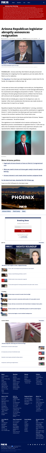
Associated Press (12, 38)
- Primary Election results (39, 378)
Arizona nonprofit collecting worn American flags (14, 343)
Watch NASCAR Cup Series (40, 428)
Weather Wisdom (16, 387)
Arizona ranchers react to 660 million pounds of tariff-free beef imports (24, 308)
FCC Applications (39, 403)
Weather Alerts (16, 383)
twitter (30, 445)
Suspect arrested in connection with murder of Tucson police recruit (24, 299)
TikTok (25, 422)
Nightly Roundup (4, 386)
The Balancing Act (16, 402)
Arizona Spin (3, 398)
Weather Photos (16, 386)
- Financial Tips (27, 382)
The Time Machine (16, 412)
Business (26, 376)
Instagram (26, 424)
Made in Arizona (4, 407)
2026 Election (38, 376)
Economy (26, 377)
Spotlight (3, 414)
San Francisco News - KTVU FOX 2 (28, 401)
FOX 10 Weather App (5, 430)
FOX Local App (4, 429)
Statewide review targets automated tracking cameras (12, 357)
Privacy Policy (24, 236)
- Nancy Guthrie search (4, 411)
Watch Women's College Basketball (39, 435)
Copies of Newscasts (40, 402)
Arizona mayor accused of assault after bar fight (19, 294)
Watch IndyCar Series (40, 430)
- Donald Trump (39, 384)
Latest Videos (5, 320)
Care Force (3, 399)
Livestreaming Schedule (4, 427)
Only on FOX (4, 396)
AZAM (2, 377)
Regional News (28, 396)
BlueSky (25, 429)
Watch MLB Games (39, 426)
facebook (28, 445)
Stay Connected (17, 419)
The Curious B (15, 403)
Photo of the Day (16, 431)
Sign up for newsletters (15, 424)
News (23, 211)
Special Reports (4, 413)
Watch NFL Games (39, 422)
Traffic (2, 391)
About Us (38, 396)
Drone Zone (3, 404)
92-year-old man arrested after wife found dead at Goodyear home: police (25, 303)
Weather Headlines (16, 378)
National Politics (39, 382)
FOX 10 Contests (16, 421)
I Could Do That (16, 409)
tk (37, 445)
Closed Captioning (39, 399)
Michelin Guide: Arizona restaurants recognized (17, 279)
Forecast (14, 376)
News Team (38, 406)
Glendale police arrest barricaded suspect (9, 346)
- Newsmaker (38, 381)
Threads (26, 428)
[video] (23, 333)
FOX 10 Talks (15, 405)
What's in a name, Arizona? (16, 416)
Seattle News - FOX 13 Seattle (28, 403)
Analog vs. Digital (16, 399)
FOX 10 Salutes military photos (16, 427)
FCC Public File (39, 405)
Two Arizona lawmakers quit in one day (10, 65)
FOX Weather (15, 389)
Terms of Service (23, 237)
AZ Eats (14, 400)
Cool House (3, 403)
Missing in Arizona (4, 409)
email (42, 445)
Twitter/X (26, 426)
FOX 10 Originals (15, 397)
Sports (2, 390)
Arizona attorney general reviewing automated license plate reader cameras (23, 284)
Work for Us (38, 411)
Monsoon (15, 377)
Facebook (26, 425)
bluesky (39, 445)
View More (41, 242)
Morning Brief (4, 384)
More (29, 2)
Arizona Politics (19, 38)
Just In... (3, 242)
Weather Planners (16, 381)
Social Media (27, 419)
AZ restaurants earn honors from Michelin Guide (10, 351)
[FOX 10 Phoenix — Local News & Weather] (5, 2)
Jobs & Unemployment (27, 379)
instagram (33, 445)
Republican (7, 79)
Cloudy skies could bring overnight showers (9, 362)
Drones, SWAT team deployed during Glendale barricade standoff (21, 268)
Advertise (38, 398)
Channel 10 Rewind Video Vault (5, 401)
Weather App (15, 384)
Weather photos (16, 433)
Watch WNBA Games (40, 436)
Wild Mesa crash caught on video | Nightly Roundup (14, 265)
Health (2, 380)
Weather (15, 374)
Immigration (3, 381)
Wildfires (14, 380)
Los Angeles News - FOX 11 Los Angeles (28, 398)
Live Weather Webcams (4, 424)
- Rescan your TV (39, 409)
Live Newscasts (4, 422)
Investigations (4, 406)
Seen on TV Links (4, 389)
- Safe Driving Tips (5, 393)
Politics (38, 374)
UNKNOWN (15, 413)
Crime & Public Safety (5, 378)
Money (26, 374)
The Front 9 (15, 406)
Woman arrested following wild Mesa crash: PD (17, 273)
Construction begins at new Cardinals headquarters (20, 313)
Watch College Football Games (39, 424)
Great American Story (17, 408)
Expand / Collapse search (44, 3)
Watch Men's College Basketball (40, 432)
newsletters (44, 445)
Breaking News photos (16, 429)
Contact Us (38, 400)
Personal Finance (27, 381)
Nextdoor (26, 431)
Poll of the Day (4, 387)
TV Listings (38, 408)
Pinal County (16, 211)
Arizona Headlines (4, 376)
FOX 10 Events (16, 422)
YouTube (26, 421)
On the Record (16, 411)
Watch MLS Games (39, 438)
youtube (35, 445)
